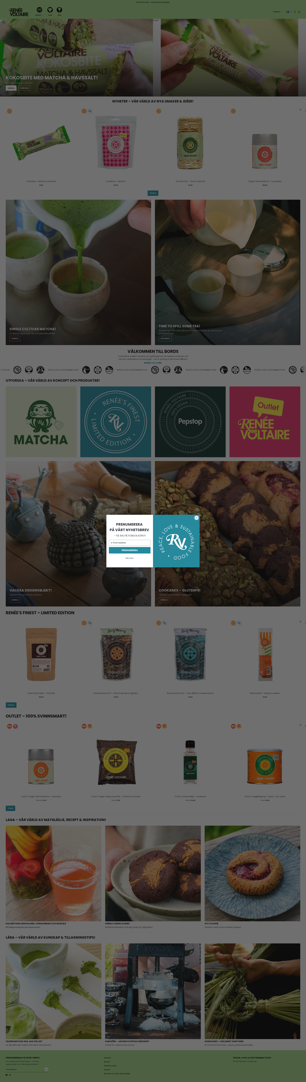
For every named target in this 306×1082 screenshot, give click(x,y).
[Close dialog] (196, 518)
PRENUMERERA (130, 550)
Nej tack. (130, 558)
